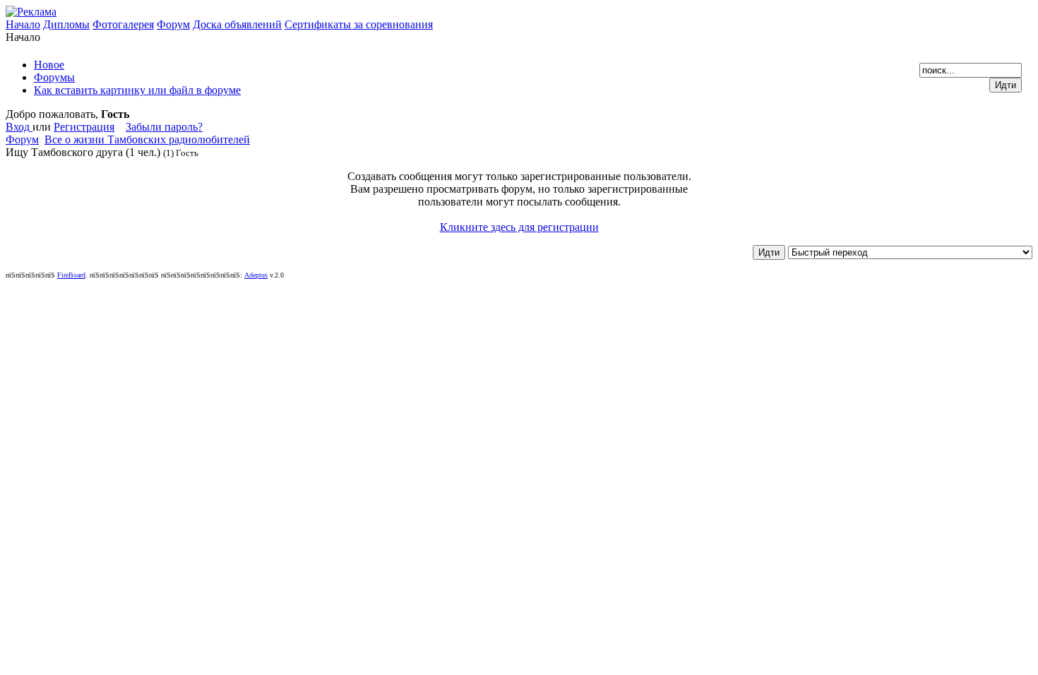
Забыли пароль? (164, 127)
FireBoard (71, 275)
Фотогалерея (123, 24)
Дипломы (66, 24)
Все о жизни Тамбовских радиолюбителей (147, 139)
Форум (173, 24)
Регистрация (84, 127)
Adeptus (256, 275)
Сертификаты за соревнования (359, 24)
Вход (19, 127)
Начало (23, 24)
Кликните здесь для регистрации (519, 227)
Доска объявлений (237, 24)
